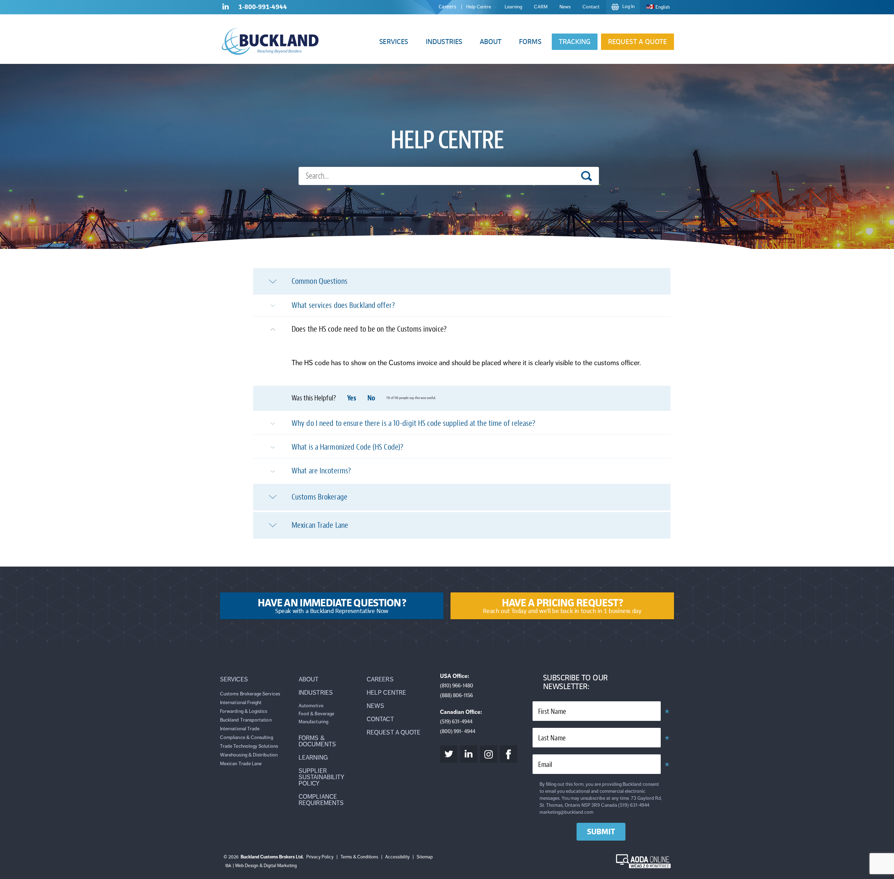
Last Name (552, 738)
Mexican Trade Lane (320, 525)
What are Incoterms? (321, 471)
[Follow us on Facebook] (508, 754)
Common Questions (319, 281)
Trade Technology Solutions (249, 746)
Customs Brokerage (319, 497)
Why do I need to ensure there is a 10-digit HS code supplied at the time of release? (413, 423)
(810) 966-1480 (456, 685)
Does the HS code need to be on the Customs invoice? (369, 329)
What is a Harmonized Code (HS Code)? (347, 447)
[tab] (461, 281)
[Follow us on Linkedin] (225, 8)
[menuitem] (658, 7)
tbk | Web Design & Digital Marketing (261, 865)
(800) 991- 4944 (457, 731)
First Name (552, 711)
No (371, 397)
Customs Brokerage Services (250, 694)
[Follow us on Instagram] (488, 754)
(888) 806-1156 (456, 695)
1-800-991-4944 (263, 7)
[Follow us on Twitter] (448, 754)
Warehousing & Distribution (249, 755)
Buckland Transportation (246, 720)
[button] (393, 42)
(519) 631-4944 (456, 721)
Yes (351, 397)
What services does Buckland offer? (343, 305)
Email (545, 764)
